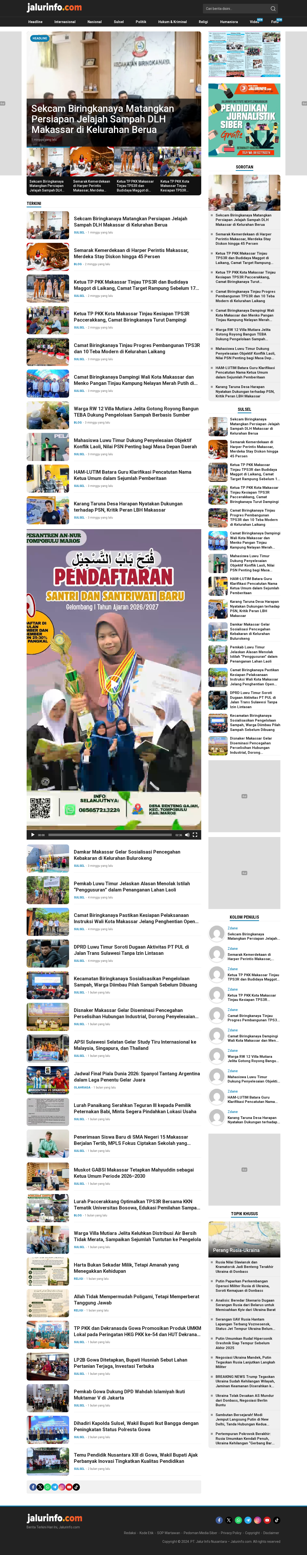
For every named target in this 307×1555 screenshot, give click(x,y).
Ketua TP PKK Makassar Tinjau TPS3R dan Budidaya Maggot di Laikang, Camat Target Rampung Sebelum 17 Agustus (135, 192)
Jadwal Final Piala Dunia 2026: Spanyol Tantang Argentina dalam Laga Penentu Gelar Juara (137, 1077)
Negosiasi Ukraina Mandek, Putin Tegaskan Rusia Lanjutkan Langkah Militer (245, 1362)
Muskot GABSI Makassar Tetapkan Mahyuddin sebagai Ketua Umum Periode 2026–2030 (134, 1173)
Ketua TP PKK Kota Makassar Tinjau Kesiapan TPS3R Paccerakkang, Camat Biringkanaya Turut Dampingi (177, 192)
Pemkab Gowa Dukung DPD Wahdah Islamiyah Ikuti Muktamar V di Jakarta (129, 1395)
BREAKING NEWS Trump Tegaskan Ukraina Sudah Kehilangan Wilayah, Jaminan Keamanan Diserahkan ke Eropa (245, 1384)
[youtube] (69, 1487)
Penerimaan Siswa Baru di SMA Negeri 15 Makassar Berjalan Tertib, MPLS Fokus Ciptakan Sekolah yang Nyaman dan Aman (131, 1143)
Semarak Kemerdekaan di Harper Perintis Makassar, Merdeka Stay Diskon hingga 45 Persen (102, 119)
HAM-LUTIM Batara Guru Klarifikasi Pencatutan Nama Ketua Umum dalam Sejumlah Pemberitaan (132, 475)
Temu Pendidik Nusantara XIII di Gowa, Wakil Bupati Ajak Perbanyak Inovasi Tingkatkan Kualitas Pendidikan (136, 1458)
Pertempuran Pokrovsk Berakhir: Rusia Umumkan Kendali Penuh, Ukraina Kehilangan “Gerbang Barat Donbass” (245, 1441)
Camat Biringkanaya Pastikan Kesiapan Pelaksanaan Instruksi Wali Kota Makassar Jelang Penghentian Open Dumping (134, 921)
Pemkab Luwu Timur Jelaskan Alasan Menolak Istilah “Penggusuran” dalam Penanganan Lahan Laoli (132, 887)
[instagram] (61, 1487)
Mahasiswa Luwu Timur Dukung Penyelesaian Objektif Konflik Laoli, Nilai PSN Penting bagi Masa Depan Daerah (135, 443)
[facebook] (33, 1487)
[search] (273, 8)
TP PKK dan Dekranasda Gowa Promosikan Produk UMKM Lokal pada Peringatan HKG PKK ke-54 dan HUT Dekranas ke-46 (137, 1334)
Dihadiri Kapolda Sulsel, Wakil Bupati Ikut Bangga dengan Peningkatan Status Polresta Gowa (136, 1426)
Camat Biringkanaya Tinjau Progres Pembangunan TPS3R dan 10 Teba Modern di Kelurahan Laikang (137, 348)
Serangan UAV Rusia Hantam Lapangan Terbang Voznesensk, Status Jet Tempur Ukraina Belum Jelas (244, 1326)
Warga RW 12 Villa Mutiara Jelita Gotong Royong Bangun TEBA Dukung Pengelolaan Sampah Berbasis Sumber (136, 412)
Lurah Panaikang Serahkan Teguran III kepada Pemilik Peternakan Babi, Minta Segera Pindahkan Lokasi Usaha (135, 1108)
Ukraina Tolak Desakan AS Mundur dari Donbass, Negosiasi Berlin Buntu (245, 1400)
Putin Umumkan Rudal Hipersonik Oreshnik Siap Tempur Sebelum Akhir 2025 (244, 1343)
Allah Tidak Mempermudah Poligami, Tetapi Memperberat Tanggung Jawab (136, 1300)
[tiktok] (76, 1487)
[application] (114, 684)
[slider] (110, 835)
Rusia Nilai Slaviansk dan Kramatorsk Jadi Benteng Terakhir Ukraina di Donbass (244, 1267)
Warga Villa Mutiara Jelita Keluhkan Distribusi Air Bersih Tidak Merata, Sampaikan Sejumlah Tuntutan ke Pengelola (137, 1236)
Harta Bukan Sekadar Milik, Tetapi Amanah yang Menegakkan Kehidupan (126, 1268)
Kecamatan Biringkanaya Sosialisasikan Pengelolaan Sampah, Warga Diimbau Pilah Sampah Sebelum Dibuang (135, 982)
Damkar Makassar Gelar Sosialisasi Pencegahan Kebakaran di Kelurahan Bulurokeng (127, 855)
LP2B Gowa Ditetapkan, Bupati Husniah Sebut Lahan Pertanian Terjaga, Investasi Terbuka (130, 1363)
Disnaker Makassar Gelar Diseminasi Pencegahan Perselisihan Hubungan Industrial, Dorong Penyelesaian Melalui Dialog (134, 1016)
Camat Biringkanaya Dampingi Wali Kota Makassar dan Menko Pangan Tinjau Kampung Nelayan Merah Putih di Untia (134, 383)
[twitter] (40, 1487)
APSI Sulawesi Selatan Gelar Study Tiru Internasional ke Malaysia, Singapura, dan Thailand (135, 1045)
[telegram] (54, 1487)
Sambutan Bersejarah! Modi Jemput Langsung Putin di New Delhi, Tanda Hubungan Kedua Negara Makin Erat (242, 1422)
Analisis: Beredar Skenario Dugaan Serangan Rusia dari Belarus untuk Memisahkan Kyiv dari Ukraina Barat (246, 1305)
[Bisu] (187, 834)
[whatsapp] (47, 1487)
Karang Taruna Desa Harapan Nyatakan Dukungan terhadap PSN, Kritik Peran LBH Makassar (128, 507)
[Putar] (32, 834)
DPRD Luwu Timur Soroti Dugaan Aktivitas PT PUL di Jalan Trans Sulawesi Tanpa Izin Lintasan (131, 950)
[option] (114, 89)
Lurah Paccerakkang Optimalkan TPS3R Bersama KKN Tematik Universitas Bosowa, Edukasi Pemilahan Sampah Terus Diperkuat (136, 1208)
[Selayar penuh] (195, 834)
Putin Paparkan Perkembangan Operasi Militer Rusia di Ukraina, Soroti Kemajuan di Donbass (243, 1286)
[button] (114, 684)
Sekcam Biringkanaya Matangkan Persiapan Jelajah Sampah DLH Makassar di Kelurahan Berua (48, 190)
